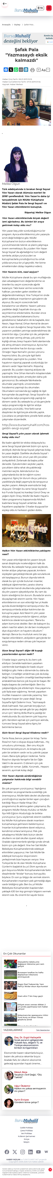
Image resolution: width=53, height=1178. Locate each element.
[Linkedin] (30, 1151)
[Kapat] (50, 1170)
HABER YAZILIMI (13, 1159)
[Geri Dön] (4, 4)
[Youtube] (38, 1151)
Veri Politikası (26, 1133)
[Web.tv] (46, 1151)
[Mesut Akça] (9, 1075)
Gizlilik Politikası (26, 1128)
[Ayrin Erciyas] (9, 1103)
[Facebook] (6, 1151)
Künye (26, 1139)
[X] (14, 1151)
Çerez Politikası (26, 1131)
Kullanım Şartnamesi (26, 1136)
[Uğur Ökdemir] (9, 1089)
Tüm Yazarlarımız (43, 1030)
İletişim (26, 1142)
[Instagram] (22, 1151)
